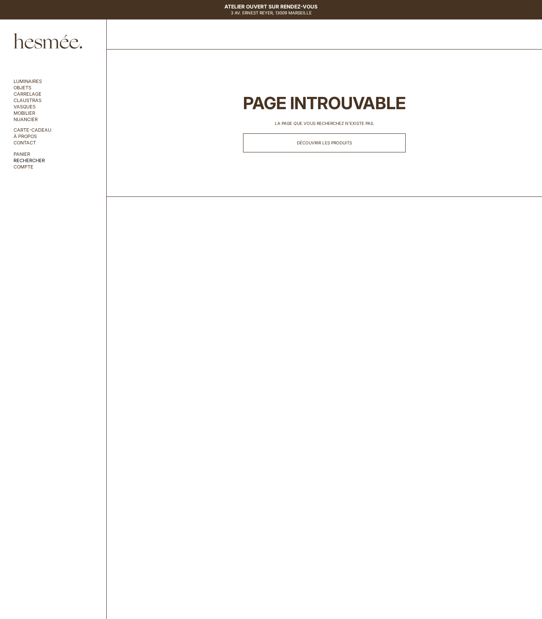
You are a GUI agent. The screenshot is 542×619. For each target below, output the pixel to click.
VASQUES (25, 107)
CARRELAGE (27, 94)
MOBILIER (24, 113)
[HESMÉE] (48, 41)
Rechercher (29, 160)
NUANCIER (26, 119)
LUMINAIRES (28, 81)
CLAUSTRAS (27, 100)
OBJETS (22, 88)
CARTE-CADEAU (32, 130)
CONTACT (25, 143)
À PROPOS (25, 136)
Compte (23, 167)
